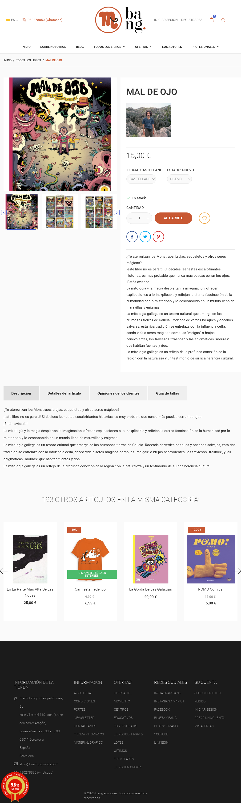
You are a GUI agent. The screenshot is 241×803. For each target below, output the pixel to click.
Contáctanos (85, 726)
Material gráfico (88, 742)
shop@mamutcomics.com (39, 764)
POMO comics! (210, 589)
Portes (79, 709)
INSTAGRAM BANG (167, 693)
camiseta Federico (90, 589)
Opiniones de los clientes (118, 393)
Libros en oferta (127, 767)
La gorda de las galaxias (150, 589)
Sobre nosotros (53, 47)
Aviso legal (83, 693)
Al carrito (173, 218)
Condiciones (84, 701)
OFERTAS (142, 47)
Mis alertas (203, 726)
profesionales (204, 47)
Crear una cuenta (209, 718)
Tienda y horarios (89, 734)
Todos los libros (108, 47)
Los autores (172, 47)
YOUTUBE (161, 734)
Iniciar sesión (205, 709)
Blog (80, 47)
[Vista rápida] (24, 527)
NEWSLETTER (84, 718)
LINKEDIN (161, 742)
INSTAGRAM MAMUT (169, 701)
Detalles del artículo (64, 393)
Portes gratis (125, 726)
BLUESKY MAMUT (167, 726)
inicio (26, 47)
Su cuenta (205, 682)
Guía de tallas (167, 393)
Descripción (21, 393)
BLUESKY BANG (165, 718)
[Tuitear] (145, 236)
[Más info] (36, 527)
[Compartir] (132, 236)
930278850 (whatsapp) (45, 20)
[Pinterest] (158, 236)
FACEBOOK (162, 709)
